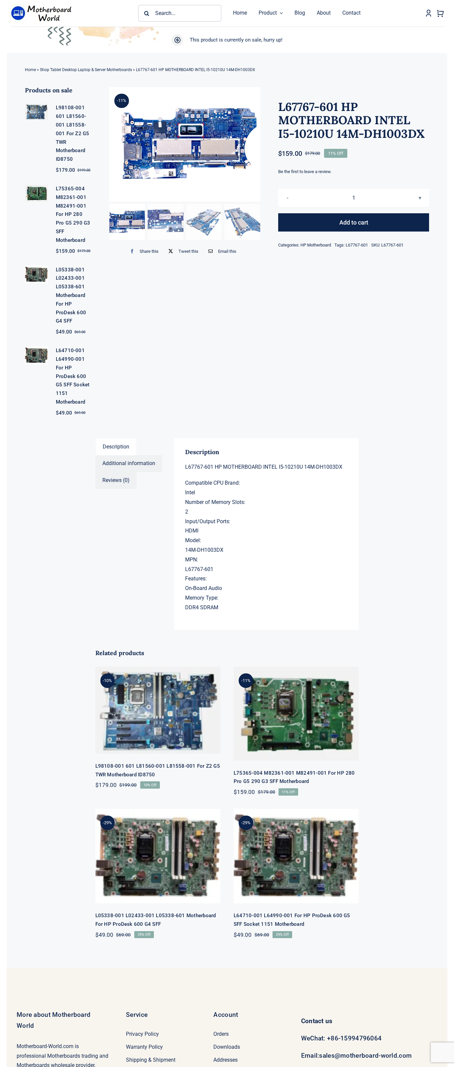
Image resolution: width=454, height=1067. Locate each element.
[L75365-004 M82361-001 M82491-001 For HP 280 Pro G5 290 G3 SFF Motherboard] (296, 713)
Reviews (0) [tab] (116, 480)
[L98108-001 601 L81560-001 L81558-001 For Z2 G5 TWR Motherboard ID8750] (157, 710)
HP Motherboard (315, 244)
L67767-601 (357, 244)
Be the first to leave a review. (304, 171)
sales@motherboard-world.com (365, 1055)
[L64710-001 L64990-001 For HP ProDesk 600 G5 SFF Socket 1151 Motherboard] (296, 856)
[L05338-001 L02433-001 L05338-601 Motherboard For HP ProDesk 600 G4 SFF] (157, 856)
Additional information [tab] (128, 463)
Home (30, 69)
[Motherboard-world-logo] (43, 4)
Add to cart (353, 222)
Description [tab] (116, 446)
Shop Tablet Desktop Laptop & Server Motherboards (86, 69)
